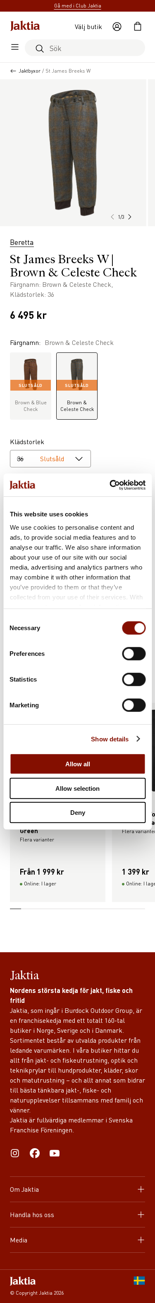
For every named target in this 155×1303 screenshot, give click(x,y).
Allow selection (77, 788)
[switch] (133, 653)
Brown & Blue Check (31, 397)
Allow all (77, 764)
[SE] (139, 1286)
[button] (129, 217)
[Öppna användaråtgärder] (117, 26)
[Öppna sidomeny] (15, 48)
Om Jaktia (24, 1189)
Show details (110, 738)
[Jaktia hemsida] (25, 26)
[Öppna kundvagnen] (137, 26)
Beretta (22, 242)
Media (18, 1239)
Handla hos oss (32, 1214)
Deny (77, 812)
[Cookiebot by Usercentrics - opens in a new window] (110, 484)
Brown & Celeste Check (77, 397)
